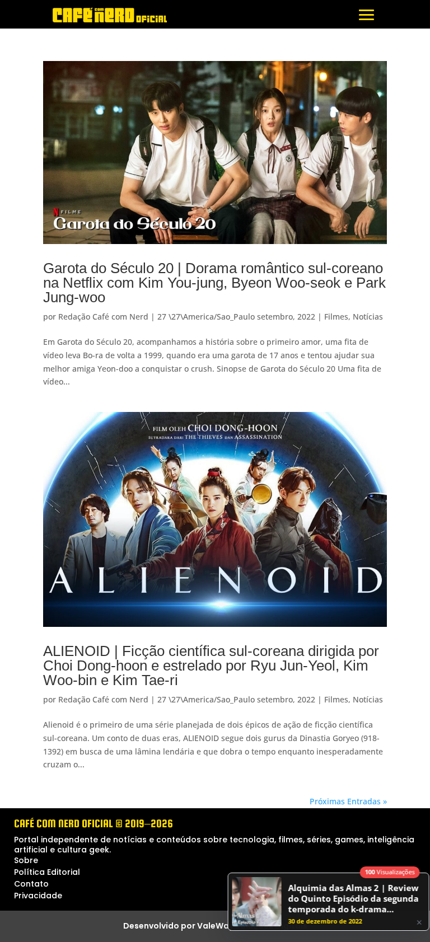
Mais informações (195, 931)
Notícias (368, 316)
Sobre (26, 860)
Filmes (336, 316)
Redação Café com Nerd (103, 316)
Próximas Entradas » (348, 801)
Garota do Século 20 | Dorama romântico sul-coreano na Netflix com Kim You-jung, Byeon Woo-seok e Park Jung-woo (214, 283)
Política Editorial (47, 872)
